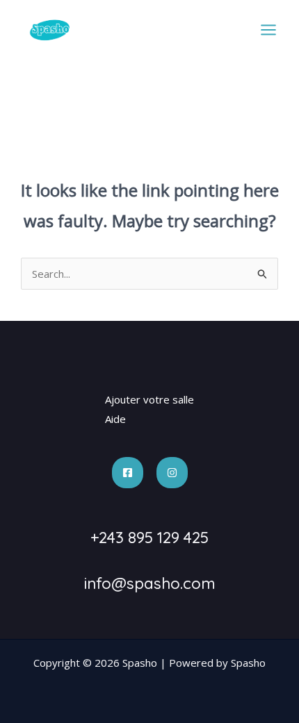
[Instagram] (172, 472)
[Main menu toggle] (269, 30)
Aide (115, 419)
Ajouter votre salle (149, 399)
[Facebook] (127, 472)
